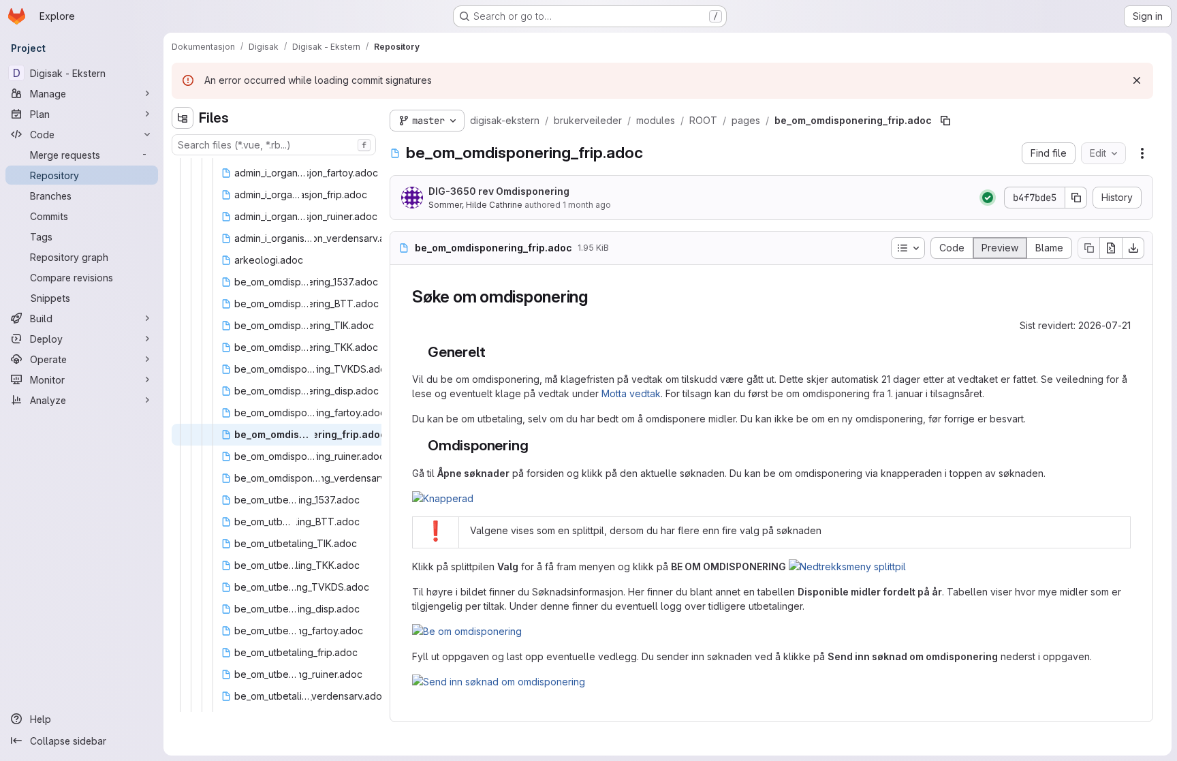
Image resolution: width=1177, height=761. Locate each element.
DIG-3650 (452, 191)
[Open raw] (1111, 248)
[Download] (1133, 248)
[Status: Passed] (987, 197)
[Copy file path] (945, 120)
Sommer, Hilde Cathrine (475, 205)
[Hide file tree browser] (182, 118)
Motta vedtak (631, 393)
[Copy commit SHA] (1076, 197)
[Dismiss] (1137, 80)
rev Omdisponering (498, 191)
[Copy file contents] (1088, 248)
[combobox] (274, 144)
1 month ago (587, 205)
